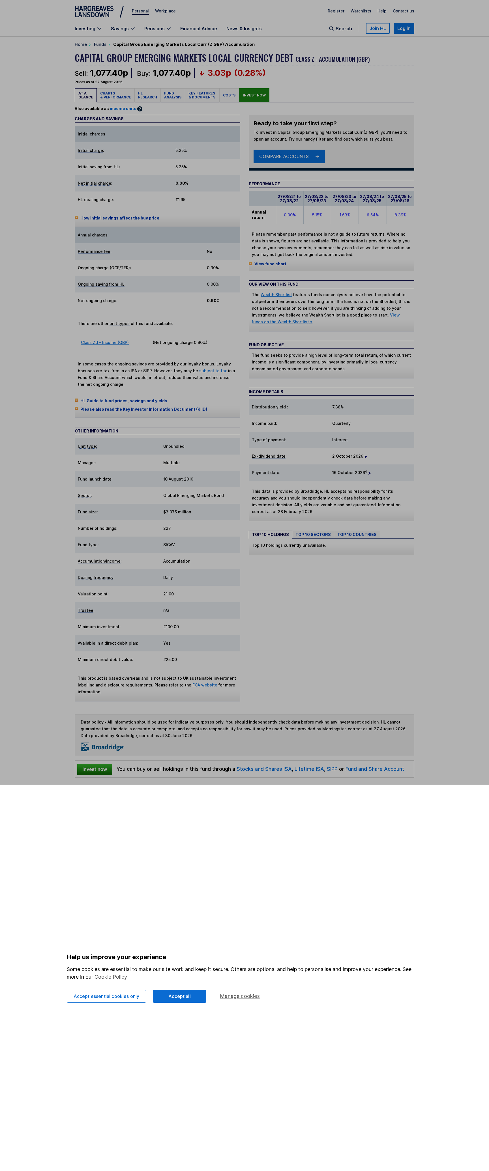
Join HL (378, 28)
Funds (100, 44)
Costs (229, 95)
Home (81, 44)
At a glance (85, 95)
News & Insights (244, 28)
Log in (404, 28)
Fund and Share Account (375, 769)
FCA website (204, 685)
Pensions (154, 28)
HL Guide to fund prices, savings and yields (123, 400)
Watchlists (361, 10)
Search (344, 28)
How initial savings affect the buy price (119, 218)
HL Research (147, 95)
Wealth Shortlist (276, 294)
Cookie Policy (111, 977)
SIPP (332, 769)
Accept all (179, 996)
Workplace (165, 10)
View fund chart (270, 263)
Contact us (403, 10)
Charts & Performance (115, 95)
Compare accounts (284, 156)
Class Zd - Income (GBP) (105, 342)
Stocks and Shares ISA (264, 769)
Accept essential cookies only (107, 996)
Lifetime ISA (308, 769)
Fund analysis (172, 95)
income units (123, 108)
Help (382, 10)
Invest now (254, 95)
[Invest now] (94, 769)
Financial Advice (198, 28)
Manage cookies (240, 996)
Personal (140, 10)
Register (336, 10)
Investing (85, 28)
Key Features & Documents (202, 95)
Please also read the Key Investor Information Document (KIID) (143, 409)
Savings (120, 28)
